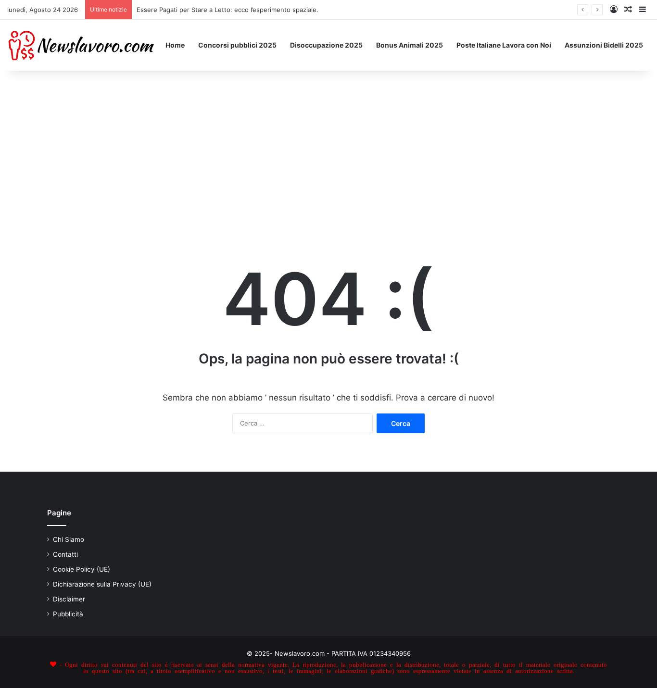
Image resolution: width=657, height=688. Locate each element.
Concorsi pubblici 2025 (237, 45)
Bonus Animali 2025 (409, 45)
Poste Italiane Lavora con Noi (503, 45)
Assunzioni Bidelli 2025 (604, 45)
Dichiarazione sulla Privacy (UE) (102, 584)
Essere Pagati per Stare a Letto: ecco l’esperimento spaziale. (227, 9)
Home (175, 45)
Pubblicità (68, 614)
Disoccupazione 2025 (326, 45)
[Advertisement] (328, 152)
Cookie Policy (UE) (81, 569)
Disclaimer (69, 599)
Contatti (65, 554)
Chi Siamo (68, 539)
